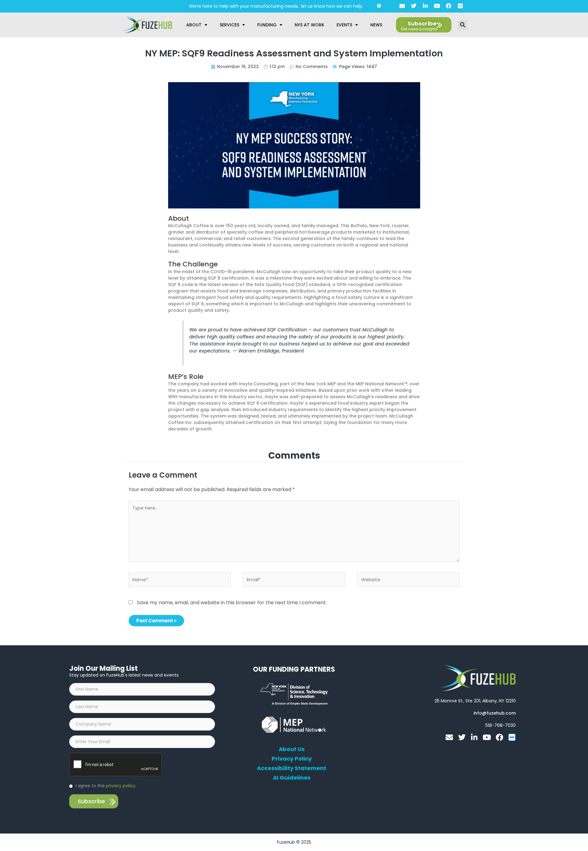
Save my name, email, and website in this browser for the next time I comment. (232, 602)
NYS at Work (309, 25)
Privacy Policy (292, 759)
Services (229, 25)
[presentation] (115, 765)
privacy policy (120, 786)
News (376, 25)
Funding (267, 25)
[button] (462, 25)
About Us (292, 749)
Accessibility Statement (291, 768)
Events (344, 25)
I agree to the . (108, 786)
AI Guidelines (292, 778)
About (194, 25)
